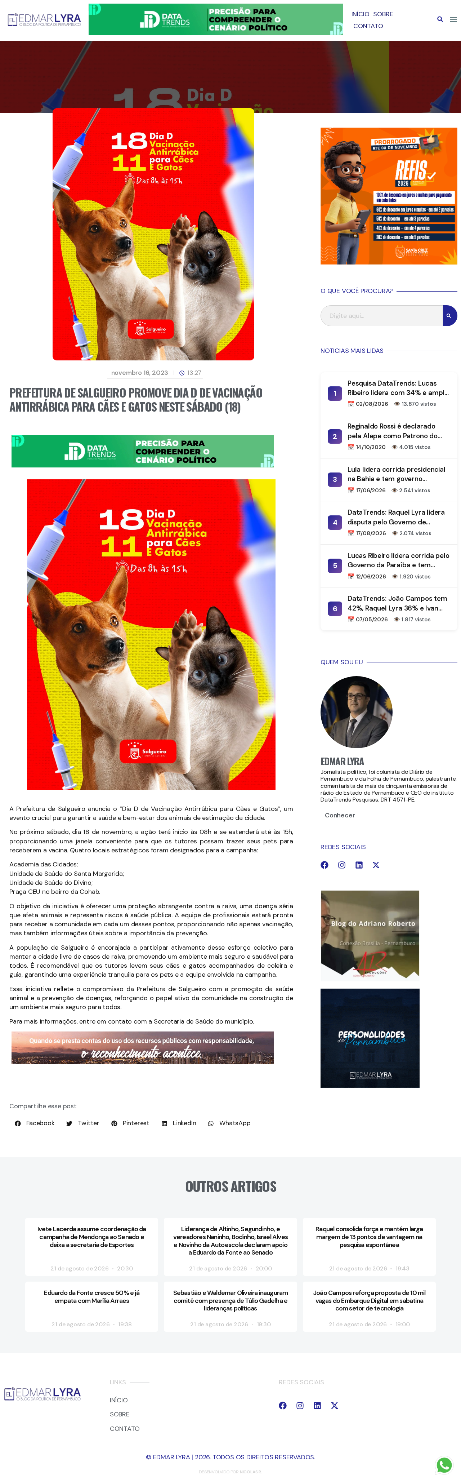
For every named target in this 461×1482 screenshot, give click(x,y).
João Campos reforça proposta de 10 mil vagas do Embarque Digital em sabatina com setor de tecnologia (369, 1300)
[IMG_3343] (142, 1062)
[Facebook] (324, 865)
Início (361, 14)
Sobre (383, 14)
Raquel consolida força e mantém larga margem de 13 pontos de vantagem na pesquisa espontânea (369, 1237)
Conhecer (340, 815)
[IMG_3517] (389, 262)
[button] (440, 19)
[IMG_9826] (216, 32)
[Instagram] (342, 865)
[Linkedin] (359, 865)
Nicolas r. (251, 1472)
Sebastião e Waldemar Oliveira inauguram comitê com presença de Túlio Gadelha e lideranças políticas (230, 1300)
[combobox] (382, 315)
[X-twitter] (376, 865)
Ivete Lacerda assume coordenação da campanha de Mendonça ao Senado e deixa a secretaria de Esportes (91, 1237)
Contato (368, 26)
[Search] (450, 315)
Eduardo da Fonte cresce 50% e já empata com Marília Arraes (91, 1296)
